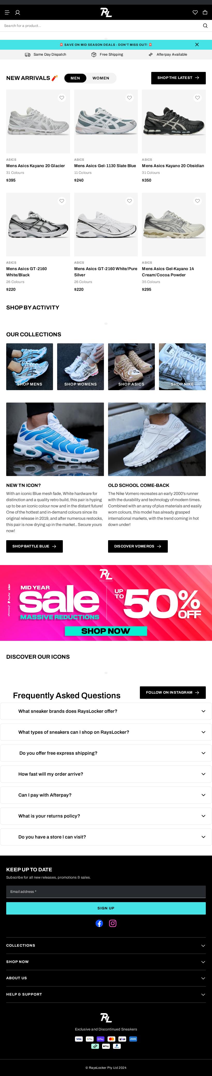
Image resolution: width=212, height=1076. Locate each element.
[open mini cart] (205, 12)
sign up (106, 908)
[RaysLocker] (106, 12)
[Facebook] (99, 923)
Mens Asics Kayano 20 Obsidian (173, 166)
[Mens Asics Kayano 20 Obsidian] (174, 121)
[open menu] (7, 12)
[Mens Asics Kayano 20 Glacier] (38, 121)
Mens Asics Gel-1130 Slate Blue (105, 166)
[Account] (17, 12)
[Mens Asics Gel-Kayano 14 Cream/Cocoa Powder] (174, 225)
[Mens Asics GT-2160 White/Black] (38, 225)
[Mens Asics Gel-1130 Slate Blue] (106, 121)
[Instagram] (112, 923)
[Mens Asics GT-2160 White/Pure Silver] (106, 225)
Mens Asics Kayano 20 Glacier (35, 166)
